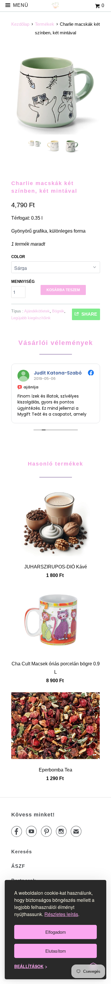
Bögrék (58, 311)
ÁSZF (18, 866)
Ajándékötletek (37, 311)
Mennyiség (23, 281)
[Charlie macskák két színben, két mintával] (55, 91)
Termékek (44, 24)
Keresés (21, 851)
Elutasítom (55, 951)
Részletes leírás (61, 914)
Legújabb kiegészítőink (31, 318)
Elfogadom (55, 932)
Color (18, 256)
